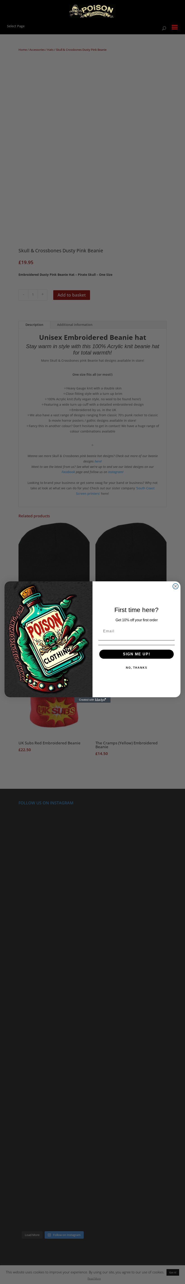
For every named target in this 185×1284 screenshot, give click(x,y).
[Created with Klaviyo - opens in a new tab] (92, 700)
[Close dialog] (175, 586)
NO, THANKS (136, 667)
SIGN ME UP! (136, 654)
